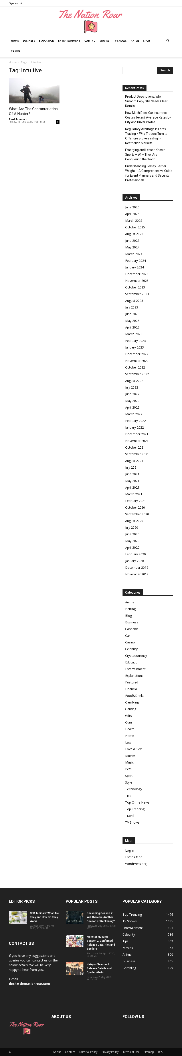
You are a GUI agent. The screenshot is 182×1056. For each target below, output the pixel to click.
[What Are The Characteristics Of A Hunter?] (34, 90)
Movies (104, 40)
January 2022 (134, 427)
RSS (160, 1052)
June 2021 (132, 474)
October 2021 (135, 447)
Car (127, 635)
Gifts (128, 715)
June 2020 (132, 534)
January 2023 (134, 347)
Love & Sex (133, 749)
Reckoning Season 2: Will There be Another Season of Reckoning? (101, 917)
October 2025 (135, 227)
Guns (129, 722)
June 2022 (132, 394)
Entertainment (69, 40)
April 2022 (132, 407)
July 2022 (131, 387)
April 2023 (132, 327)
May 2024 (132, 247)
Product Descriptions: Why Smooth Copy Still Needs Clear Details (146, 101)
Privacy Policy (110, 1052)
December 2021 (136, 434)
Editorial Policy (88, 1052)
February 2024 (135, 260)
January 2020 (134, 561)
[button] (167, 41)
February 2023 (135, 341)
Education (46, 40)
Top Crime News (137, 802)
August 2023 (134, 300)
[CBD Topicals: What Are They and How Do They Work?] (18, 917)
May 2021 (132, 481)
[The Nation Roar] (91, 21)
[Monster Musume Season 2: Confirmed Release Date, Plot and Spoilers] (74, 941)
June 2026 (132, 207)
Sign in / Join (16, 3)
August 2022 (134, 381)
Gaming (89, 40)
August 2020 (134, 521)
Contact (70, 1052)
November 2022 (136, 361)
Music (129, 762)
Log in (129, 850)
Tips (128, 796)
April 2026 (132, 214)
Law (128, 742)
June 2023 (132, 314)
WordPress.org (135, 864)
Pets (128, 769)
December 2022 (136, 354)
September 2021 (137, 454)
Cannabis (131, 629)
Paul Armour (17, 119)
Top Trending (134, 809)
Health (130, 729)
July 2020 (131, 527)
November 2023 (136, 280)
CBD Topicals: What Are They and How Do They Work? (44, 917)
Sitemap (149, 1052)
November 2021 (136, 441)
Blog (128, 615)
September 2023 (137, 294)
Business (29, 40)
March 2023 (133, 334)
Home (15, 40)
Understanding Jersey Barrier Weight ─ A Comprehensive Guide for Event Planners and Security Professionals (148, 173)
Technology (133, 789)
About (57, 1052)
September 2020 (137, 514)
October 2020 (135, 507)
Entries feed (133, 857)
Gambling (132, 702)
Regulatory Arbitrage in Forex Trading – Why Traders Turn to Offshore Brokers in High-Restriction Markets (146, 136)
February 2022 (135, 421)
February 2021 (135, 501)
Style (128, 782)
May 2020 (132, 541)
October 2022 (135, 367)
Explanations (134, 675)
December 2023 (136, 274)
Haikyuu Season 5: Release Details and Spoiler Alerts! (99, 968)
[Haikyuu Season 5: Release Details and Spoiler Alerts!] (74, 968)
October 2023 (135, 287)
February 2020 (135, 554)
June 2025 (132, 240)
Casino (130, 642)
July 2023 (131, 307)
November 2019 (136, 574)
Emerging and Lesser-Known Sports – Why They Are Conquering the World (145, 154)
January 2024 (134, 267)
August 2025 (134, 234)
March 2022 (133, 414)
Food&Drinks (134, 695)
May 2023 (132, 320)
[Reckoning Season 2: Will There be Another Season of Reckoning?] (74, 917)
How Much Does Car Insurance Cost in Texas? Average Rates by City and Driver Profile (148, 117)
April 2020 (132, 547)
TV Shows (120, 40)
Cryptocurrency (136, 655)
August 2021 (134, 461)
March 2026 (133, 220)
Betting (130, 609)
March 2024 (133, 254)
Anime (135, 40)
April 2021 (132, 487)
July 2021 (131, 467)
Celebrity (131, 649)
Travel (15, 51)
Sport (147, 40)
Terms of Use (131, 1052)
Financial (131, 689)
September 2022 (137, 374)
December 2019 (136, 567)
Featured (131, 682)
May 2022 (132, 401)
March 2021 (133, 494)
